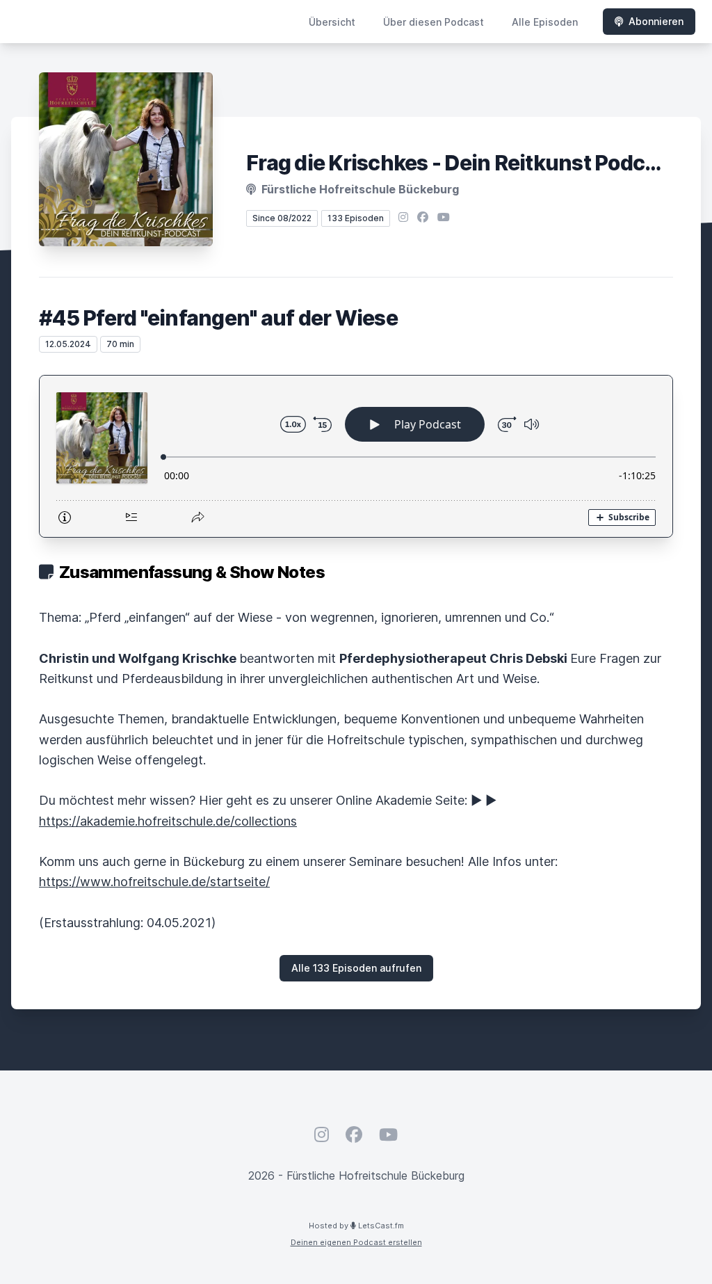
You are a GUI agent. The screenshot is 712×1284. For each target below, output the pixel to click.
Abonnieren (656, 21)
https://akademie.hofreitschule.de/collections (168, 821)
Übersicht (332, 22)
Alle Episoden (545, 22)
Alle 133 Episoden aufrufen (356, 968)
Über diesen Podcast (433, 22)
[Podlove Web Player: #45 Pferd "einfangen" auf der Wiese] (356, 456)
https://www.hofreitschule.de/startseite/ (154, 881)
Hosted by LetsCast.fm (356, 1225)
